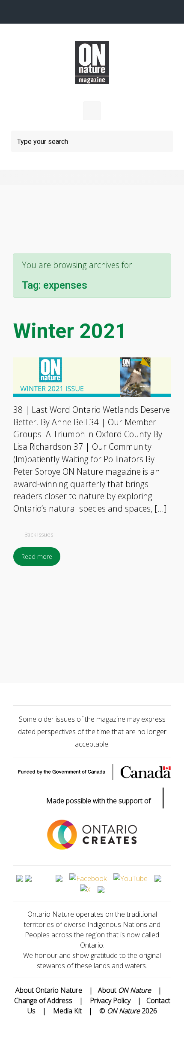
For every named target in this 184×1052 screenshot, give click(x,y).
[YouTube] (111, 12)
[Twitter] (73, 12)
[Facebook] (54, 12)
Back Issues (38, 534)
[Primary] (92, 110)
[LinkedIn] (130, 12)
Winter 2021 (70, 331)
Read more (36, 556)
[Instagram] (92, 12)
